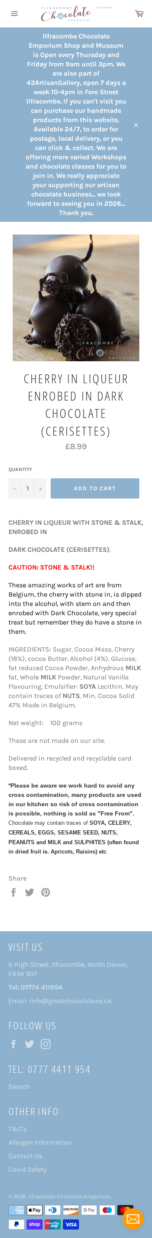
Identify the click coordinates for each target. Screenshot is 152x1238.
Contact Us (25, 1156)
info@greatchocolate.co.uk (71, 1001)
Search (19, 1087)
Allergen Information (40, 1142)
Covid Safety (27, 1169)
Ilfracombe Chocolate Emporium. (69, 1196)
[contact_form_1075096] (133, 1219)
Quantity (20, 469)
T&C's (17, 1129)
